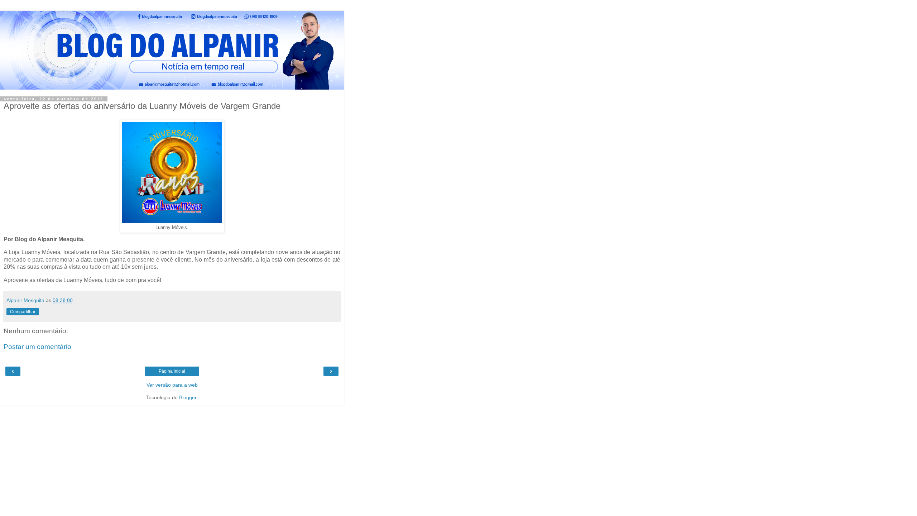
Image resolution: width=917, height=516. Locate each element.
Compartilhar (22, 311)
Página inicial (172, 371)
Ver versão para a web (172, 385)
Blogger (187, 397)
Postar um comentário (37, 346)
